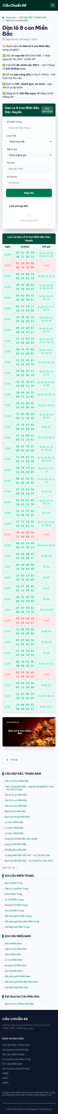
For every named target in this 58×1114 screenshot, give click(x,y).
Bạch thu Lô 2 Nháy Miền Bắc (19, 1004)
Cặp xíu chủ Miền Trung (16, 888)
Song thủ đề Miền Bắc (16, 844)
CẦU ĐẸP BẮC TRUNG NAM (32, 17)
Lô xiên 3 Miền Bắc (14, 828)
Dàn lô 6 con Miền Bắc (16, 800)
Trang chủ (10, 17)
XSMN (5, 1083)
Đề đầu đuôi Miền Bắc (16, 850)
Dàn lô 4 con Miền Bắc (16, 795)
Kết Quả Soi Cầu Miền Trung (16, 1059)
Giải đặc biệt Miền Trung (17, 927)
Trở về (13, 759)
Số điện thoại (14, 121)
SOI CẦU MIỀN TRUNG (13, 1054)
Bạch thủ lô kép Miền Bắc (17, 817)
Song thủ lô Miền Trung (16, 905)
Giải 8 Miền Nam (13, 954)
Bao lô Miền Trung (14, 883)
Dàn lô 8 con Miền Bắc (16, 806)
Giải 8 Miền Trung (13, 894)
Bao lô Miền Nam (13, 943)
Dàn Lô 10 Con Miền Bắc (17, 781)
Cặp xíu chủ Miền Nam (16, 949)
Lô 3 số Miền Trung (14, 899)
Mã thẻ (11, 162)
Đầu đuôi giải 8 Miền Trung (18, 916)
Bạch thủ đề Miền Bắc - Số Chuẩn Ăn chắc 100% (29, 860)
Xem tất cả (8, 868)
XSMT (5, 1078)
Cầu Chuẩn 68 (14, 5)
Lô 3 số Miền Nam (13, 960)
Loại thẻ (11, 135)
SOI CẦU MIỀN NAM (12, 1064)
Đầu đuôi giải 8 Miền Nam (17, 976)
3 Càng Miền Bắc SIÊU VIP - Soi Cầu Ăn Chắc (27, 855)
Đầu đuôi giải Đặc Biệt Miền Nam (21, 982)
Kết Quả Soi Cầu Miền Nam (16, 1068)
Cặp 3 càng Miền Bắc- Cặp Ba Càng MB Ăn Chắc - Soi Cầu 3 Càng (29, 788)
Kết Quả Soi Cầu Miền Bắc (15, 1050)
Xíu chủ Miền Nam (14, 971)
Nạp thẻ (29, 192)
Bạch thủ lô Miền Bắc (15, 811)
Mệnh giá (12, 149)
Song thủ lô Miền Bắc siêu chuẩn (21, 838)
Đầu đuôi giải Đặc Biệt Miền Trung (22, 921)
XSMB (5, 1073)
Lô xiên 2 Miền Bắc (14, 822)
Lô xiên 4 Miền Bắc (14, 833)
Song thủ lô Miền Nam (16, 965)
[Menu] (53, 5)
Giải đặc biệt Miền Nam (17, 987)
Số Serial (12, 176)
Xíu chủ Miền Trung (14, 910)
